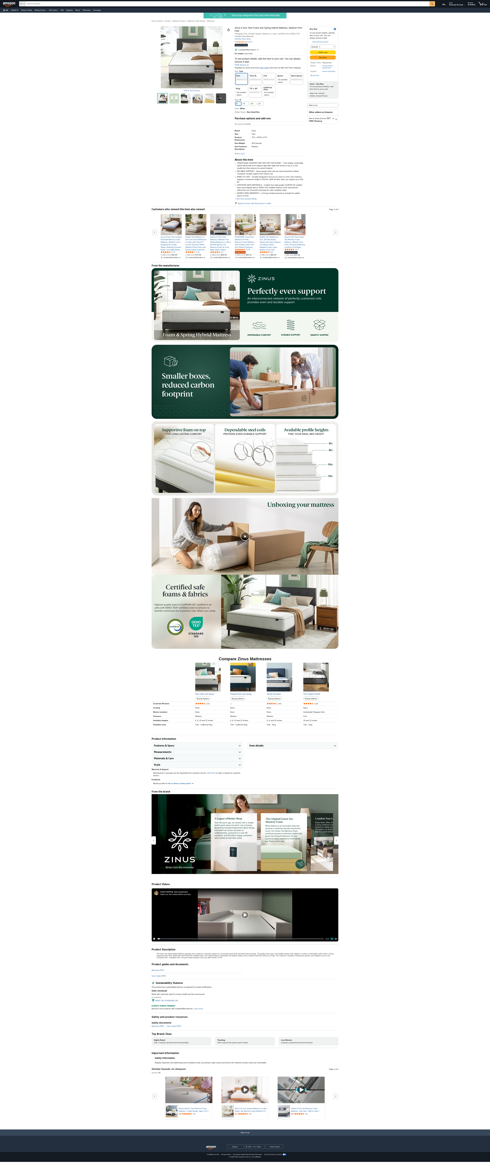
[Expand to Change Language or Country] (242, 1147)
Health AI (14, 10)
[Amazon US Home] (211, 1147)
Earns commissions (181, 892)
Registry (69, 10)
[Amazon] (9, 4)
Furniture (168, 21)
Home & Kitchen (157, 21)
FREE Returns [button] (241, 65)
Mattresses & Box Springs (196, 21)
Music (77, 10)
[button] (5, 10)
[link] (171, 243)
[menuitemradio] (332, 938)
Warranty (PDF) (158, 970)
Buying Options (203, 699)
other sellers (265, 68)
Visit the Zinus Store (243, 39)
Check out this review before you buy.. (175, 894)
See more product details (246, 199)
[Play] (154, 939)
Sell (62, 10)
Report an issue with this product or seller (254, 203)
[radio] (162, 98)
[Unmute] (336, 938)
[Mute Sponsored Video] (209, 1100)
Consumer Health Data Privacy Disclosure (247, 1154)
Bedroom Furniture (179, 21)
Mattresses (211, 21)
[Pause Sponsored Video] (209, 1095)
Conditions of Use (213, 1154)
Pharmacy (87, 10)
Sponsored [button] (155, 1072)
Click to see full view (192, 91)
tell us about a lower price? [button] (179, 783)
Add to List (313, 105)
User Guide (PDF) (159, 976)
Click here (211, 773)
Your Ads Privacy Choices (273, 1154)
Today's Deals (26, 10)
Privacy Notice (226, 1154)
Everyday (97, 10)
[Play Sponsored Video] (245, 1090)
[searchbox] (227, 3)
